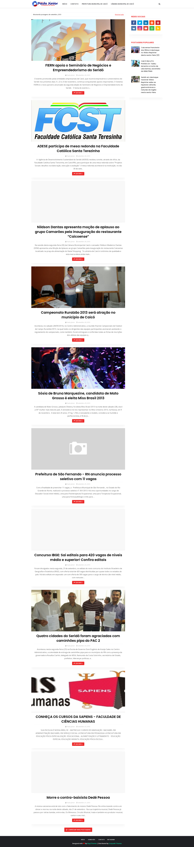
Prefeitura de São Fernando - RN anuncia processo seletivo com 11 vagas (78, 476)
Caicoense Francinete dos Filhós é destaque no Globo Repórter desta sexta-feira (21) (150, 51)
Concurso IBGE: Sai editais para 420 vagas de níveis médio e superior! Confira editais (78, 557)
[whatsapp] (151, 28)
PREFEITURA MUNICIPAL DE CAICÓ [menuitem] (95, 4)
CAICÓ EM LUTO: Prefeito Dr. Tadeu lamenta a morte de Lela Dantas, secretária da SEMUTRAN (150, 66)
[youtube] (145, 28)
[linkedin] (145, 22)
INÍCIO (83, 839)
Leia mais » (79, 93)
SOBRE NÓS (91, 839)
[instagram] (139, 28)
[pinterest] (157, 22)
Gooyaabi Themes (115, 843)
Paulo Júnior (71, 75)
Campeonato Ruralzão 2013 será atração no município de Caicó (78, 315)
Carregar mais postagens (79, 830)
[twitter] (139, 22)
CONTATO (101, 839)
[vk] (133, 28)
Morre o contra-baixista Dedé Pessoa (78, 797)
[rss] (157, 28)
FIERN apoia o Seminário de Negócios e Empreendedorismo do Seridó (78, 67)
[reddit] (151, 22)
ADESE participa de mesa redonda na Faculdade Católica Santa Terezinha (78, 148)
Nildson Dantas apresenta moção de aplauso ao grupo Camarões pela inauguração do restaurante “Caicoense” (78, 232)
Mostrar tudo (119, 14)
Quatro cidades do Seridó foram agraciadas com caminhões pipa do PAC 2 (78, 638)
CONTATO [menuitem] (74, 4)
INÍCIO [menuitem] (64, 4)
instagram (111, 839)
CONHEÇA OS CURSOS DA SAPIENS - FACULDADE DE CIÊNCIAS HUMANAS (78, 719)
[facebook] (133, 22)
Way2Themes (92, 843)
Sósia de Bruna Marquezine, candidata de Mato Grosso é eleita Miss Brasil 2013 (78, 395)
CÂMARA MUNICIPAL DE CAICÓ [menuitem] (122, 4)
